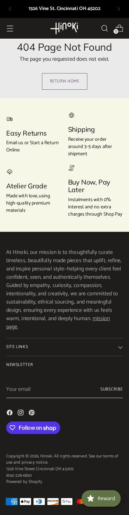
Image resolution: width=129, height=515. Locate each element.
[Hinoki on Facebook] (10, 414)
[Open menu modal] (10, 28)
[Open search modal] (104, 28)
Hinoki (46, 456)
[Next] (118, 9)
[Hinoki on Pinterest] (32, 414)
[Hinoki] (64, 28)
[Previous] (10, 9)
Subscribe (111, 389)
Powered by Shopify (24, 481)
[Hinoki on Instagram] (21, 414)
